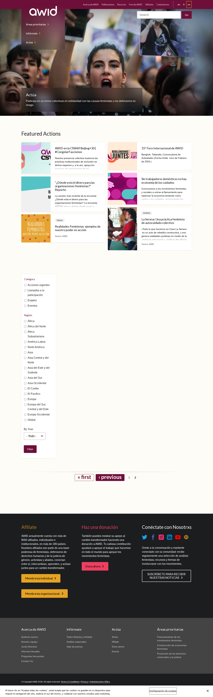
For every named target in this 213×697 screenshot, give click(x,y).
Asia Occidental (37, 383)
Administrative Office (100, 682)
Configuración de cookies (162, 691)
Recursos (121, 4)
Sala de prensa (75, 646)
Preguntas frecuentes (32, 656)
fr (184, 4)
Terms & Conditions (70, 682)
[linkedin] (169, 537)
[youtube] (178, 537)
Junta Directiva (29, 646)
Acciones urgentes (39, 285)
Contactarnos (162, 4)
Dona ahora (93, 566)
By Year (28, 429)
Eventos (32, 305)
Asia (30, 352)
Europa (32, 399)
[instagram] (161, 537)
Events (115, 651)
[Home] (43, 11)
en (179, 4)
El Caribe (33, 388)
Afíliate (115, 641)
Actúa (29, 42)
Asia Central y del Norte (38, 360)
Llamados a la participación (36, 292)
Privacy (84, 682)
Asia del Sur (35, 377)
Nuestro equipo (29, 641)
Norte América (36, 347)
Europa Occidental (39, 414)
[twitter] (144, 537)
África (31, 321)
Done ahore (118, 646)
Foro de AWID (135, 4)
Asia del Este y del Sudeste (39, 370)
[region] (106, 691)
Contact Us (27, 661)
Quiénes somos (29, 637)
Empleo (32, 300)
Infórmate (31, 33)
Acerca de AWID (91, 4)
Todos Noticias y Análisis (79, 637)
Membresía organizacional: (42, 593)
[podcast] (186, 537)
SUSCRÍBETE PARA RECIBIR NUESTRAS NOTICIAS (166, 575)
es (189, 4)
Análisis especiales (76, 641)
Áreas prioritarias (36, 24)
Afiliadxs (149, 4)
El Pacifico (34, 393)
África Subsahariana (36, 334)
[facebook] (153, 537)
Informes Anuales (30, 651)
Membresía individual (39, 578)
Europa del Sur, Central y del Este (38, 407)
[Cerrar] (207, 690)
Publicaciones (108, 4)
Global (31, 419)
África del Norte (37, 326)
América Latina (36, 341)
